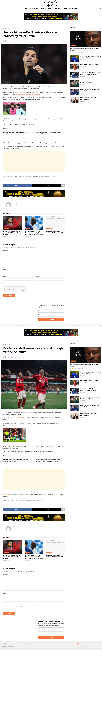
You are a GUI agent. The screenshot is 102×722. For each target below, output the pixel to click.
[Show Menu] (1, 8)
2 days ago (83, 101)
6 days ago (83, 84)
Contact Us (47, 647)
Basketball (57, 8)
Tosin (73, 52)
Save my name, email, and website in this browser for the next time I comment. (25, 282)
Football (43, 8)
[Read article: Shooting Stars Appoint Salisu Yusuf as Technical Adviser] (74, 58)
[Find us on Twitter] (78, 647)
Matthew (10, 357)
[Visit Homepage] (51, 3)
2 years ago (16, 41)
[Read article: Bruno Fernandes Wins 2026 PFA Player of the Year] (74, 100)
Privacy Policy (40, 647)
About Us (27, 647)
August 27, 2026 (7, 236)
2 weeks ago (83, 59)
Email (5, 276)
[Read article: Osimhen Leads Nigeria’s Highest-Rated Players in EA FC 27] (74, 67)
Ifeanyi (10, 41)
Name (5, 269)
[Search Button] (100, 9)
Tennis (65, 8)
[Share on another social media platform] (63, 185)
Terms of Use (33, 647)
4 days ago (83, 76)
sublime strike (19, 417)
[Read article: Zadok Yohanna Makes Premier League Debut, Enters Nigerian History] (74, 75)
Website (37, 276)
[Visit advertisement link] (51, 17)
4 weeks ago (78, 52)
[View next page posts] (35, 138)
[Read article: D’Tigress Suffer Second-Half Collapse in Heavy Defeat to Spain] (74, 83)
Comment (6, 250)
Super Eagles (7, 494)
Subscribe (51, 319)
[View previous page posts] (33, 138)
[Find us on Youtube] (83, 647)
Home (26, 8)
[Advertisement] (34, 161)
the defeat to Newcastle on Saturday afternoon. (28, 94)
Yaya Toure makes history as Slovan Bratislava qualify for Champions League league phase (34, 232)
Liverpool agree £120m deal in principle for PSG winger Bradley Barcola (12, 232)
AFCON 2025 (34, 8)
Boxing (50, 8)
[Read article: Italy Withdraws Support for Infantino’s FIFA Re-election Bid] (55, 223)
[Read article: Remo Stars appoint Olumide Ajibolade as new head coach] (85, 39)
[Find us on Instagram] (80, 647)
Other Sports (73, 8)
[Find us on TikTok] (86, 647)
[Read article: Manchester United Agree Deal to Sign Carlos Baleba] (74, 92)
